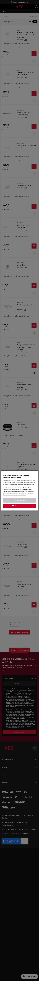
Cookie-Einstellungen (19, 500)
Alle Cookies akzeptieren (19, 505)
